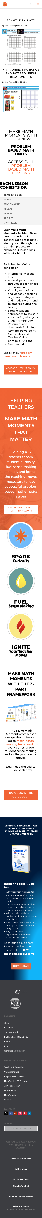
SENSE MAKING (12, 204)
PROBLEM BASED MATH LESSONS (21, 169)
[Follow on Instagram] (20, 1113)
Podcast (8, 1041)
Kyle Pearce (10, 26)
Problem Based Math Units (16, 1037)
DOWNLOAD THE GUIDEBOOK (21, 794)
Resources (8, 1027)
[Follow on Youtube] (15, 1113)
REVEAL (8, 209)
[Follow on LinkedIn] (29, 1113)
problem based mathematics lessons (21, 491)
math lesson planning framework (19, 742)
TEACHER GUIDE (13, 195)
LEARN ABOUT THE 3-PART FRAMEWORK (21, 509)
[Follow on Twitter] (6, 1113)
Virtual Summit (10, 1090)
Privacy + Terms (21, 1206)
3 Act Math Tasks (11, 1032)
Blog (6, 1046)
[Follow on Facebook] (11, 1113)
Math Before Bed (21, 1186)
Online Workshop (11, 1071)
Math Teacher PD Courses (15, 1081)
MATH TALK (10, 223)
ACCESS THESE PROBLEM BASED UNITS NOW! (21, 370)
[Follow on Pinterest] (25, 1113)
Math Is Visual (21, 1169)
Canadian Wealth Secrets (21, 1196)
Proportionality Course (14, 1076)
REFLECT (9, 218)
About (6, 1023)
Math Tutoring (10, 1095)
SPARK (7, 199)
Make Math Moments (21, 1158)
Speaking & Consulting (14, 1067)
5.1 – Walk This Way (21, 20)
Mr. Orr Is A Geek (21, 1179)
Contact (7, 1099)
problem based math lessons (18, 354)
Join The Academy (12, 1085)
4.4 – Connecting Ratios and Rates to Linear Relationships (21, 73)
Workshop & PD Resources (15, 1050)
